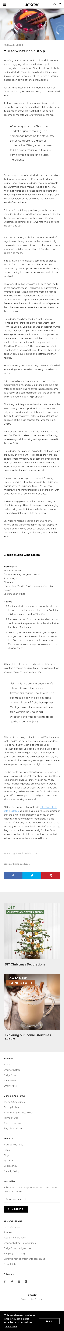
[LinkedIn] (26, 1281)
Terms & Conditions (14, 1101)
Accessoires (10, 1080)
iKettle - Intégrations (15, 1237)
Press (7, 1149)
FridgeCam (10, 1075)
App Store (9, 1160)
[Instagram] (19, 1281)
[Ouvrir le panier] (60, 4)
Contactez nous (12, 1226)
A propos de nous (13, 1144)
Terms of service (13, 1123)
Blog (6, 1155)
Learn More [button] (11, 1326)
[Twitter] (12, 1281)
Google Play (10, 1165)
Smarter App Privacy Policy (18, 1112)
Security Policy (11, 1171)
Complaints (10, 1264)
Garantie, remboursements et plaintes (24, 1258)
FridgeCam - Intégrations (17, 1248)
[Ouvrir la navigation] (4, 4)
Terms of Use (11, 1117)
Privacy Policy (11, 1107)
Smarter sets (11, 1085)
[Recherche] (54, 4)
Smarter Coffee (12, 1069)
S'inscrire (15, 1209)
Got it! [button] (49, 1321)
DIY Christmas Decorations (25, 964)
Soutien (8, 1232)
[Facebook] (5, 1281)
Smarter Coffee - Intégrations (20, 1242)
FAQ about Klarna (13, 1128)
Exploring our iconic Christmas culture (28, 1037)
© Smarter (32, 1295)
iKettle (7, 1064)
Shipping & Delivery (14, 1253)
